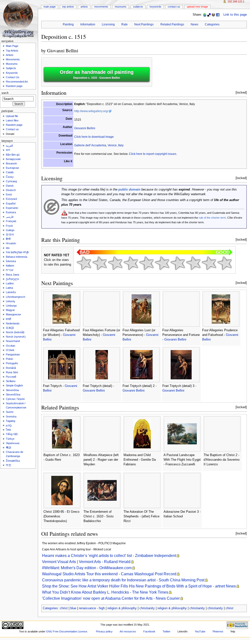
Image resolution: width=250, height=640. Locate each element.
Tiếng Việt (12, 434)
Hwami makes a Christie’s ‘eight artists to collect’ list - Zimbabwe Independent (109, 556)
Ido (8, 247)
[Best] (209, 263)
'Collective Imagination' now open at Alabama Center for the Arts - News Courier (111, 598)
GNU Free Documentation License (66, 631)
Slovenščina (13, 394)
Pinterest (218, 631)
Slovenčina (12, 390)
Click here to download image (94, 137)
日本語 (10, 327)
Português (12, 363)
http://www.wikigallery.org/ (91, 111)
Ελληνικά (11, 198)
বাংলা (8, 150)
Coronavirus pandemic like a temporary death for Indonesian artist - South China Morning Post (123, 580)
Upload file (12, 116)
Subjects (138, 6)
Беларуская (13, 159)
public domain (129, 189)
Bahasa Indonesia (16, 256)
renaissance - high (92, 608)
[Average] (146, 263)
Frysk (9, 225)
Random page (14, 86)
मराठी (8, 319)
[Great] (193, 263)
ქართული (12, 278)
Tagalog (10, 420)
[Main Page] (19, 19)
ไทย (8, 429)
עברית (9, 269)
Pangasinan (13, 354)
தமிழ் (9, 425)
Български (12, 167)
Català (9, 172)
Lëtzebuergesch (15, 296)
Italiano (10, 265)
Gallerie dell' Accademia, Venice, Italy (99, 145)
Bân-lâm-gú (13, 154)
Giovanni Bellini (62, 50)
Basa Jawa (12, 274)
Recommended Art (17, 81)
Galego (10, 230)
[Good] (162, 263)
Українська (12, 443)
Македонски (13, 314)
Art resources (128, 631)
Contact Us (174, 6)
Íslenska (11, 261)
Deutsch (11, 190)
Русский (11, 376)
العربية (9, 145)
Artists (84, 6)
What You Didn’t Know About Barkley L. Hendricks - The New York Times (105, 592)
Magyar (10, 310)
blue (73, 608)
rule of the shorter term (212, 217)
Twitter (166, 631)
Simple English (14, 385)
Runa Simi (12, 372)
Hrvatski (11, 243)
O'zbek (10, 350)
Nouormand (13, 341)
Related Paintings (172, 24)
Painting (68, 24)
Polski (9, 358)
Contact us (12, 129)
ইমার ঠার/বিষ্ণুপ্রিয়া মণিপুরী (17, 252)
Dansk (10, 185)
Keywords (155, 6)
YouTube (200, 631)
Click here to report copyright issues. (153, 154)
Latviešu (11, 292)
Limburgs (11, 305)
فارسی (9, 216)
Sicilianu (10, 381)
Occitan (10, 345)
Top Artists (68, 6)
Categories (212, 24)
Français (11, 221)
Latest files (12, 120)
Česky (10, 176)
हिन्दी (8, 238)
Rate (124, 24)
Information (87, 24)
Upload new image (197, 6)
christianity (147, 608)
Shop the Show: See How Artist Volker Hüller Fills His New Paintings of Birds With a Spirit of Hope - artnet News (139, 586)
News (194, 24)
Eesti (9, 194)
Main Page (49, 6)
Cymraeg (11, 181)
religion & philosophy (122, 608)
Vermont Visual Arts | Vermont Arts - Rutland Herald (86, 562)
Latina (9, 287)
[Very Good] (178, 263)
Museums (120, 6)
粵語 (8, 447)
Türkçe (10, 438)
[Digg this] (213, 14)
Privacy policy (104, 631)
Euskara (11, 212)
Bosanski (11, 163)
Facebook (149, 631)
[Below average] (131, 263)
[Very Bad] (84, 263)
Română (11, 367)
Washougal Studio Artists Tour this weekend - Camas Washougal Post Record (109, 574)
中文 (8, 465)
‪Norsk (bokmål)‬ (15, 332)
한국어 (10, 234)
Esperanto (12, 207)
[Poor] (115, 263)
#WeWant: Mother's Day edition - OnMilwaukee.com (87, 568)
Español (10, 203)
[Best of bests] (224, 263)
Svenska (11, 416)
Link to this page (235, 14)
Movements (101, 6)
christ (64, 608)
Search (5, 93)
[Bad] (99, 263)
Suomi (9, 411)
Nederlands (13, 323)
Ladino (10, 283)
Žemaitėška (13, 460)
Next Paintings (144, 24)
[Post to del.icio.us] (209, 14)
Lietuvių (10, 301)
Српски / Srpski (15, 398)
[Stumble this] (204, 14)
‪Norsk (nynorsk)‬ (16, 336)
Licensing (108, 24)
